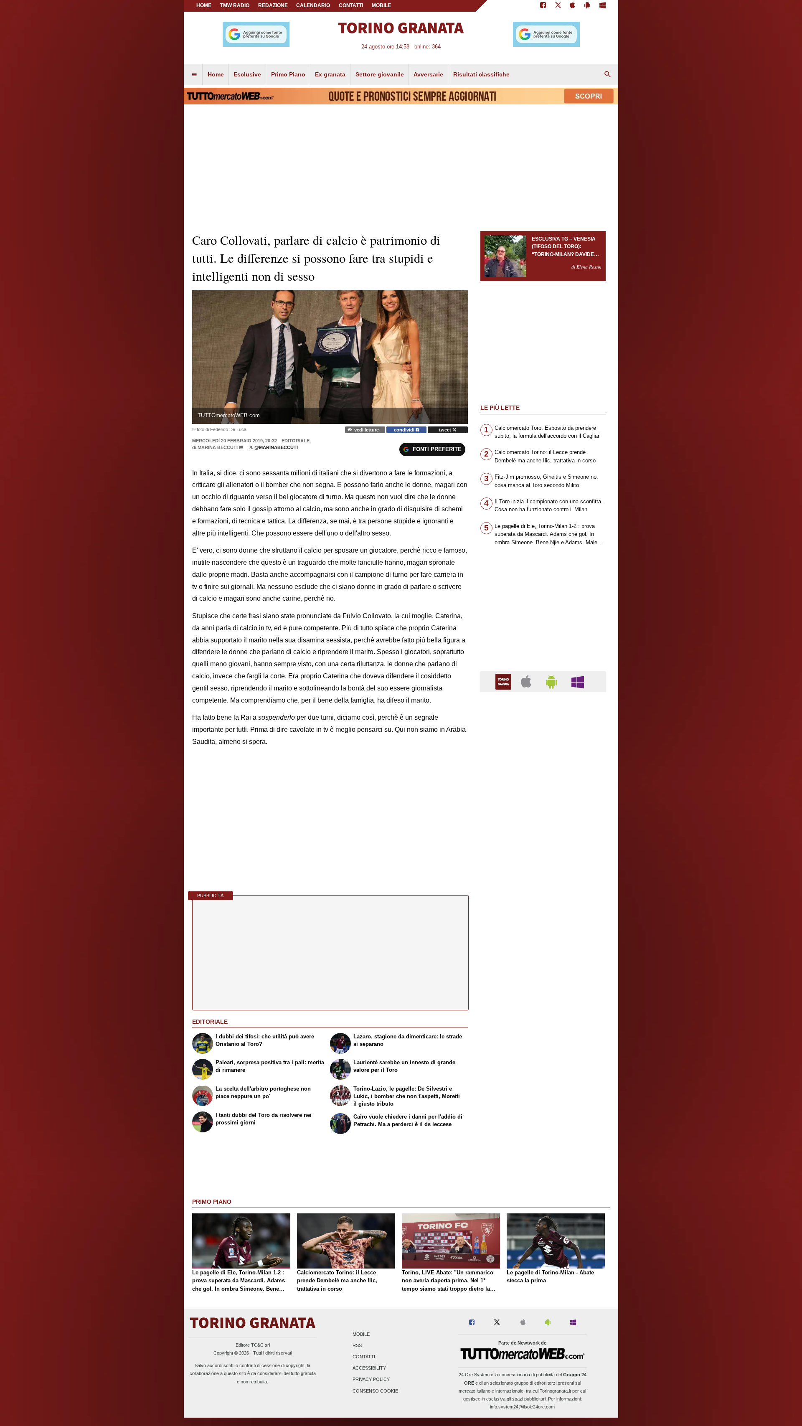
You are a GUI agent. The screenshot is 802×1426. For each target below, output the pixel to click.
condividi (405, 429)
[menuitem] (194, 75)
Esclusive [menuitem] (247, 74)
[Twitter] (558, 6)
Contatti (364, 1356)
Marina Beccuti (218, 447)
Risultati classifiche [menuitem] (481, 74)
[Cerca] (608, 75)
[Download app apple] (573, 6)
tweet (445, 429)
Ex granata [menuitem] (330, 74)
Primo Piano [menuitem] (288, 74)
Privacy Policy (371, 1379)
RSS (357, 1345)
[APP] (504, 681)
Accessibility (369, 1368)
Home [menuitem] (216, 74)
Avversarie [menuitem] (428, 74)
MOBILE (381, 5)
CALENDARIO (313, 5)
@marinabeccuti (275, 447)
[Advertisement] (543, 1022)
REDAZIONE (273, 5)
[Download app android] (587, 6)
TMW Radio (234, 5)
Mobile (361, 1334)
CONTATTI (351, 5)
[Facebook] (543, 6)
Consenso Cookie (375, 1390)
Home (203, 5)
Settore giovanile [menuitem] (379, 74)
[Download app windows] (602, 6)
